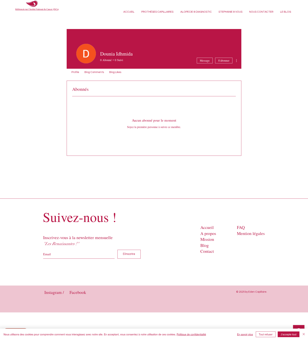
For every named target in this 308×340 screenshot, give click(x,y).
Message (205, 60)
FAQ (241, 227)
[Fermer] (304, 334)
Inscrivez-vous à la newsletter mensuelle (78, 237)
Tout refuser (266, 334)
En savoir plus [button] (245, 334)
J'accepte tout (288, 334)
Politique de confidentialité (191, 334)
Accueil (207, 227)
